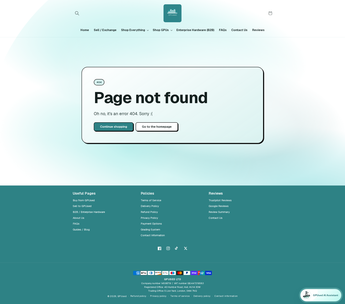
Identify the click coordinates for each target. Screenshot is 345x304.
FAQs (76, 223)
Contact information (226, 296)
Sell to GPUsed (82, 206)
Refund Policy (149, 212)
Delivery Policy (150, 206)
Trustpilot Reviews (220, 200)
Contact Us (215, 218)
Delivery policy (202, 296)
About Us (78, 218)
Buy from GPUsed (84, 200)
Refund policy (138, 296)
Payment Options (151, 223)
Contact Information (153, 235)
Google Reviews (219, 206)
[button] (77, 13)
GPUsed (122, 296)
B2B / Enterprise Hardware (89, 212)
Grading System (150, 229)
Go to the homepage (157, 127)
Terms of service (180, 296)
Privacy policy (158, 296)
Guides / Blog (81, 229)
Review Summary (219, 212)
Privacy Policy (149, 218)
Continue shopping (113, 127)
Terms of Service (151, 200)
